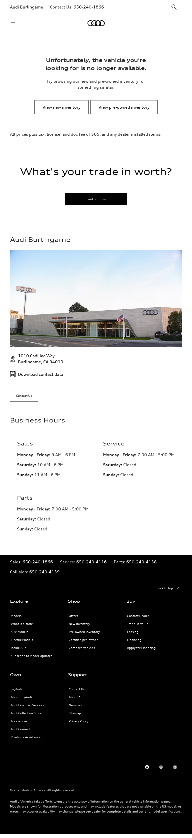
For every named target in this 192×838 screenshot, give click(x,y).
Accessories (19, 721)
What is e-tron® (22, 624)
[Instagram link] (161, 767)
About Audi (77, 697)
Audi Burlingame (26, 6)
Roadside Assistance (25, 737)
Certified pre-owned (83, 640)
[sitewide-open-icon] (174, 7)
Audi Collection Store (26, 713)
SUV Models (19, 632)
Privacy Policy (78, 721)
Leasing (132, 632)
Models (16, 616)
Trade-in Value (137, 624)
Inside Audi (19, 648)
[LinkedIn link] (175, 767)
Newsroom (76, 705)
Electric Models (22, 640)
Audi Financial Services (27, 705)
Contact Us (77, 689)
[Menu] (14, 23)
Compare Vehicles (82, 648)
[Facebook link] (147, 767)
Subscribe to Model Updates (31, 656)
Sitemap (75, 713)
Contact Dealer (138, 616)
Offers (73, 616)
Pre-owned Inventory (84, 632)
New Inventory (79, 624)
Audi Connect (20, 729)
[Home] (96, 23)
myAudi (16, 689)
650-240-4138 (141, 561)
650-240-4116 (91, 561)
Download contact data (40, 374)
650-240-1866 (89, 6)
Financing (134, 640)
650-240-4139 (44, 571)
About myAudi (21, 697)
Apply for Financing (141, 648)
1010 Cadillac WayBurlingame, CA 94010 (40, 358)
